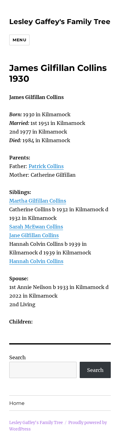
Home (17, 403)
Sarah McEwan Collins (36, 227)
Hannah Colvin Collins (36, 261)
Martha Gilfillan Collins (37, 201)
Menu (19, 39)
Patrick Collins (46, 166)
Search (17, 357)
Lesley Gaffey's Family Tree (59, 21)
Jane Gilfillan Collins (34, 235)
